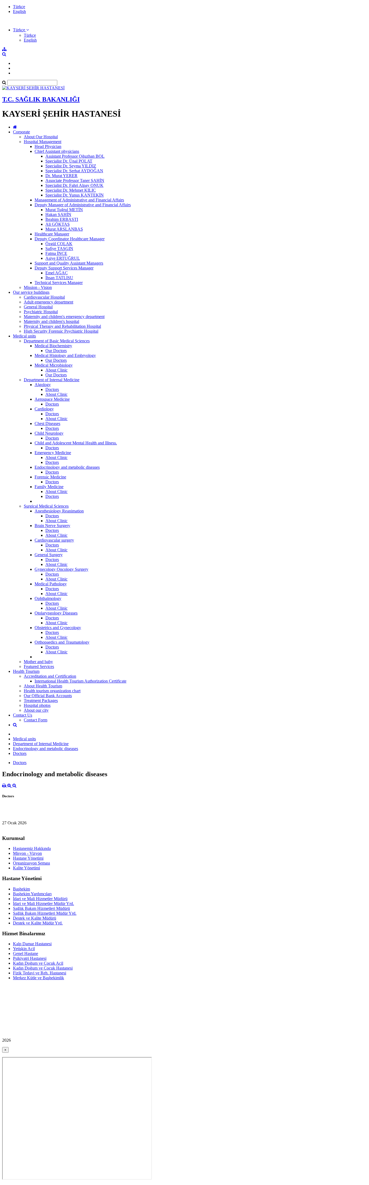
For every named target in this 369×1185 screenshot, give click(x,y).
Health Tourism (26, 671)
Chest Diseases (47, 423)
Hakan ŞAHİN (58, 214)
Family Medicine (49, 486)
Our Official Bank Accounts (48, 695)
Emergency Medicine (53, 452)
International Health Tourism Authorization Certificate (80, 681)
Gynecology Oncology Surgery (61, 569)
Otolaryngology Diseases (56, 613)
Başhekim (21, 889)
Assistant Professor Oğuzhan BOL (75, 156)
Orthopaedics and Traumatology (62, 642)
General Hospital (38, 307)
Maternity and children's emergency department (64, 316)
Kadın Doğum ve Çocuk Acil (38, 963)
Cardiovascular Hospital (44, 297)
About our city (36, 710)
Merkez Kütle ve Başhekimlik (38, 977)
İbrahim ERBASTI (61, 219)
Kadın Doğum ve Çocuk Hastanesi (43, 968)
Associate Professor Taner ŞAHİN (74, 180)
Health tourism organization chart (52, 690)
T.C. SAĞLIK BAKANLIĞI (41, 99)
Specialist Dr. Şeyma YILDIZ (70, 166)
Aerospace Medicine (52, 399)
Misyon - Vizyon (27, 853)
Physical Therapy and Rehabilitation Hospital (62, 326)
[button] (21, 30)
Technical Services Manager (59, 282)
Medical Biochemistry (53, 345)
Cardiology (44, 409)
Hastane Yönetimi (28, 858)
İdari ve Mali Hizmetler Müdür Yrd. (43, 903)
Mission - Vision (38, 287)
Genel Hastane (25, 953)
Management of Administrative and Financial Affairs (79, 200)
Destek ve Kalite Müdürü (34, 918)
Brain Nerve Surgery (52, 525)
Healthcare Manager (52, 234)
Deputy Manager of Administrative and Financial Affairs (83, 204)
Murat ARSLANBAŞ (64, 229)
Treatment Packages (41, 700)
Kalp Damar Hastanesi (32, 943)
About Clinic (56, 370)
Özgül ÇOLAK (58, 243)
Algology (43, 384)
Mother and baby (38, 661)
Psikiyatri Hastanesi (29, 958)
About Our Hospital (41, 136)
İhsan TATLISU (59, 277)
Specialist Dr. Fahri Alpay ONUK (74, 185)
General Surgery (49, 554)
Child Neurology (49, 433)
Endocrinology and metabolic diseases (67, 467)
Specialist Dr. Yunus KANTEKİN (74, 195)
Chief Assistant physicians (57, 151)
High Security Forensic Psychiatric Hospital (61, 331)
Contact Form (35, 720)
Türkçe (19, 6)
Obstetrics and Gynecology (58, 627)
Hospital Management (42, 141)
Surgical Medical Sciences (46, 506)
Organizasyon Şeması (31, 863)
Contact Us (22, 715)
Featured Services (39, 666)
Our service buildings (31, 292)
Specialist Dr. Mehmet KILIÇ (70, 190)
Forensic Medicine (50, 477)
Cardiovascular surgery (54, 540)
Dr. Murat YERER (61, 175)
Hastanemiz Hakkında (32, 848)
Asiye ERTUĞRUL (62, 258)
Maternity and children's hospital (51, 321)
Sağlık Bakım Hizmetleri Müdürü (41, 908)
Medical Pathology (51, 584)
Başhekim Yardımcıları (32, 894)
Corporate (21, 132)
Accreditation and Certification (50, 676)
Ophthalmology (48, 598)
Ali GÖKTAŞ (57, 224)
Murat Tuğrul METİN (64, 209)
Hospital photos (37, 705)
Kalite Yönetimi (26, 868)
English (19, 11)
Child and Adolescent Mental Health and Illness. (76, 443)
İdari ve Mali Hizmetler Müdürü (40, 898)
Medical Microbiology (54, 365)
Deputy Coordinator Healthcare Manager (70, 239)
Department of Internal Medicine (51, 379)
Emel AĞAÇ (56, 273)
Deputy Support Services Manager (64, 268)
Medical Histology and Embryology (65, 355)
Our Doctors (56, 350)
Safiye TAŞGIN (59, 248)
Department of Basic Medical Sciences (57, 341)
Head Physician (48, 146)
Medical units (24, 336)
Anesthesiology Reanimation (59, 511)
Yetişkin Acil (24, 948)
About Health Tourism (43, 686)
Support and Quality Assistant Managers (69, 263)
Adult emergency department (48, 302)
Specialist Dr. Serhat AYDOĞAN (74, 170)
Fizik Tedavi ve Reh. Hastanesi (39, 973)
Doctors (52, 389)
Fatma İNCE (56, 253)
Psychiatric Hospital (41, 311)
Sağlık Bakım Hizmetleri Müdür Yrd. (44, 913)
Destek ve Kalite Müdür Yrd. (38, 923)
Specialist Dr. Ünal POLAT (68, 161)
